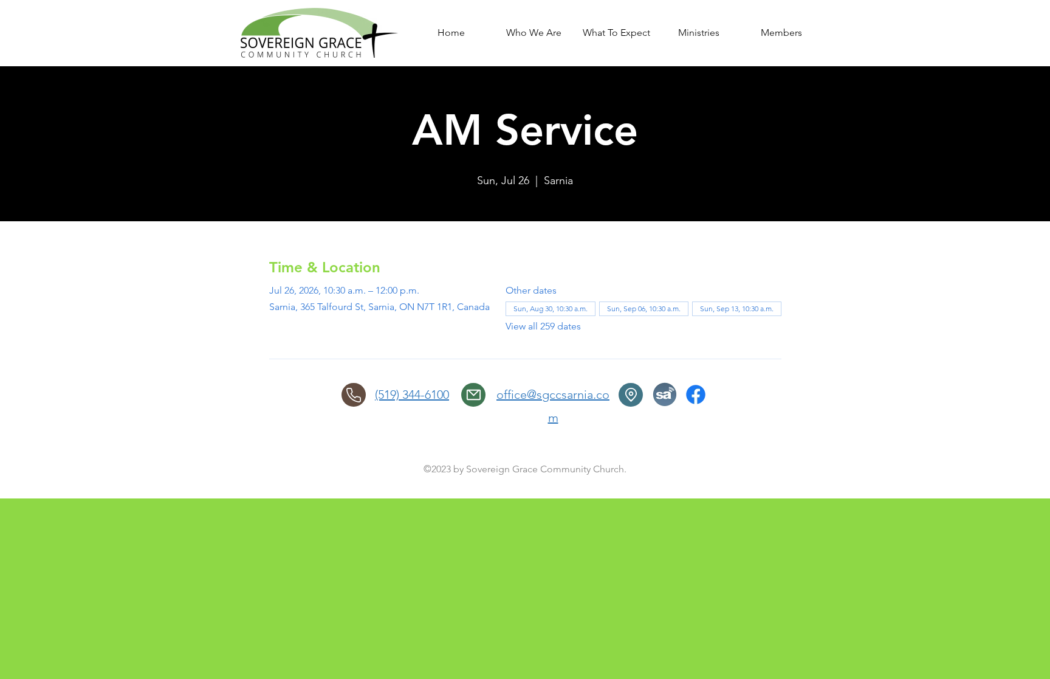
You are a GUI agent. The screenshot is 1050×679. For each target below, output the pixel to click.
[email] (473, 395)
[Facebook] (696, 394)
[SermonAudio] (665, 394)
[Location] (631, 395)
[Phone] (353, 395)
